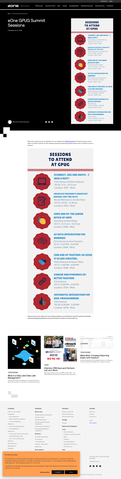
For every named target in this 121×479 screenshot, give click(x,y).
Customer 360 (39, 417)
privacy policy (47, 461)
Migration (11, 424)
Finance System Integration (43, 415)
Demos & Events (100, 6)
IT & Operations (40, 441)
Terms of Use (36, 462)
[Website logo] (13, 6)
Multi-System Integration (17, 419)
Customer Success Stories (72, 434)
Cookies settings (44, 472)
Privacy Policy (90, 474)
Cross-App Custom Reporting (18, 433)
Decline (71, 472)
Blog (59, 6)
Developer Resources (87, 6)
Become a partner (67, 411)
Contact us (92, 416)
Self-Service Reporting (16, 438)
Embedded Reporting (16, 436)
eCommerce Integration (42, 426)
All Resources (39, 6)
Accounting (38, 439)
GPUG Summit (70, 141)
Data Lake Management (16, 426)
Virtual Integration (15, 421)
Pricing (64, 423)
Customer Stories (50, 6)
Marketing (38, 446)
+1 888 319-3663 (94, 461)
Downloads (110, 6)
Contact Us (104, 1)
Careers (91, 414)
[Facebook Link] (97, 466)
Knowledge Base (74, 6)
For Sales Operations (41, 436)
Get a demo (93, 423)
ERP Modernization (41, 419)
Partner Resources (68, 416)
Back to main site (25, 5)
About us (92, 411)
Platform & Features (14, 411)
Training (64, 6)
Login (110, 1)
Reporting (11, 431)
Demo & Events (68, 432)
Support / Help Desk (41, 444)
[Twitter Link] (94, 466)
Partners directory (68, 414)
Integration (11, 414)
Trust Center (98, 474)
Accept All (57, 472)
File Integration (14, 416)
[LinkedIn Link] (90, 466)
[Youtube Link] (100, 466)
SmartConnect (12, 443)
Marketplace (12, 446)
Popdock (10, 441)
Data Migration (14, 428)
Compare (10, 448)
